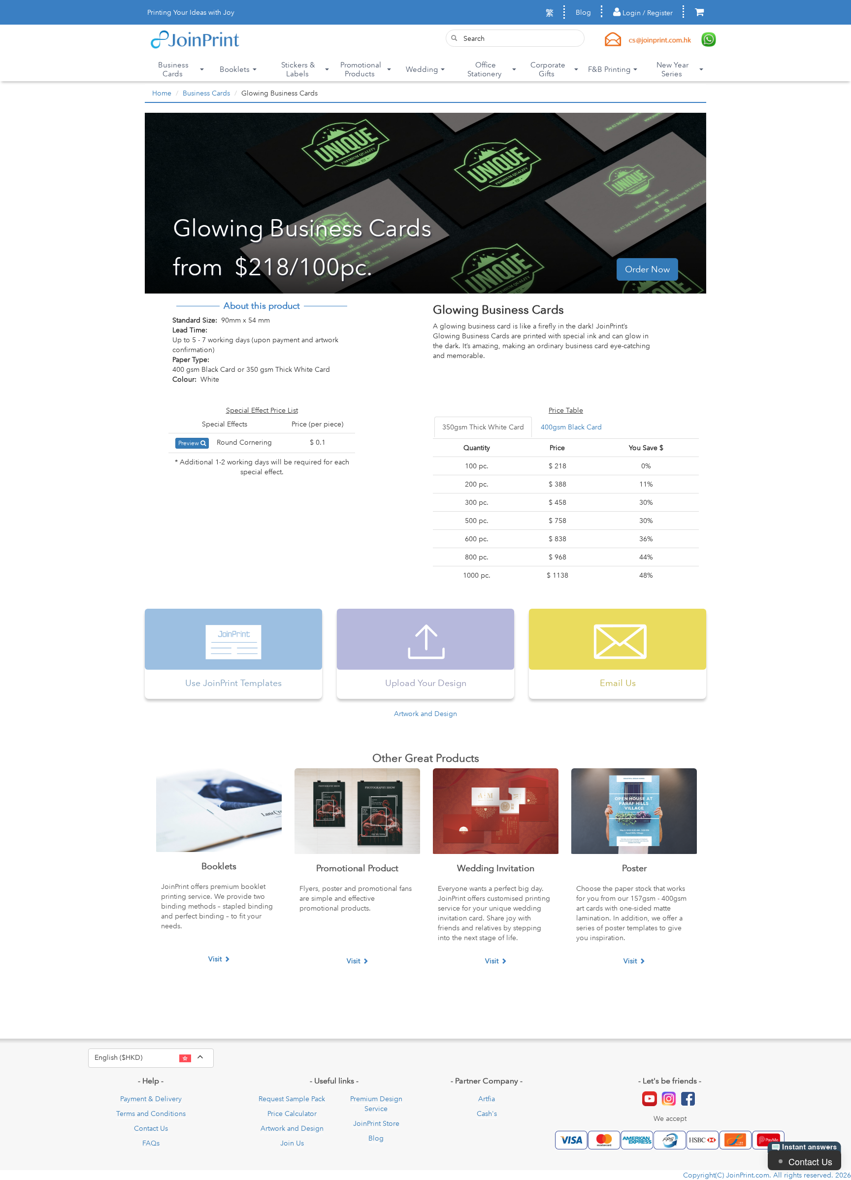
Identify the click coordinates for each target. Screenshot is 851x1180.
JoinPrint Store (376, 1123)
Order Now (647, 269)
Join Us (292, 1143)
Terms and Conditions (151, 1113)
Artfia (486, 1098)
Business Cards (206, 93)
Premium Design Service (376, 1103)
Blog (583, 12)
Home (161, 93)
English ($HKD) (154, 1057)
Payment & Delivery (151, 1098)
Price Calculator (292, 1113)
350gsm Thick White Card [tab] (483, 427)
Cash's (487, 1113)
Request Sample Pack (292, 1098)
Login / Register (647, 12)
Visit (215, 958)
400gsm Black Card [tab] (571, 427)
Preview (189, 443)
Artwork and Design (425, 713)
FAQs (151, 1143)
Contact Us (151, 1128)
